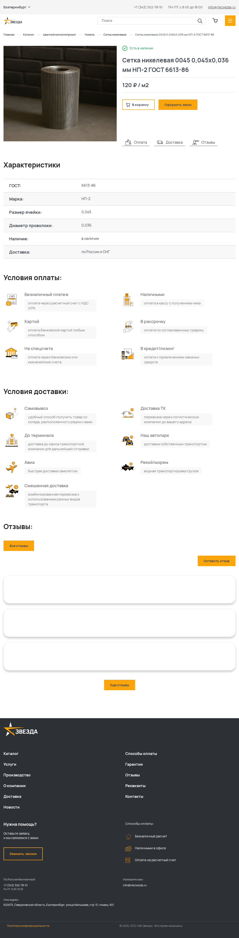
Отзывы (132, 775)
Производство (17, 775)
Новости (12, 807)
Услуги (10, 764)
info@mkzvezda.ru (221, 7)
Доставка (12, 796)
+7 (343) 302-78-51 (148, 7)
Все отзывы (19, 546)
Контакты (134, 796)
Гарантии (134, 764)
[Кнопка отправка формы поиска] (200, 21)
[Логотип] (13, 21)
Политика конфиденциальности (28, 926)
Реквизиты (135, 785)
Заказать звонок (23, 854)
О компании (15, 785)
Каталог (11, 753)
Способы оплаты (141, 753)
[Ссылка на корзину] (215, 21)
